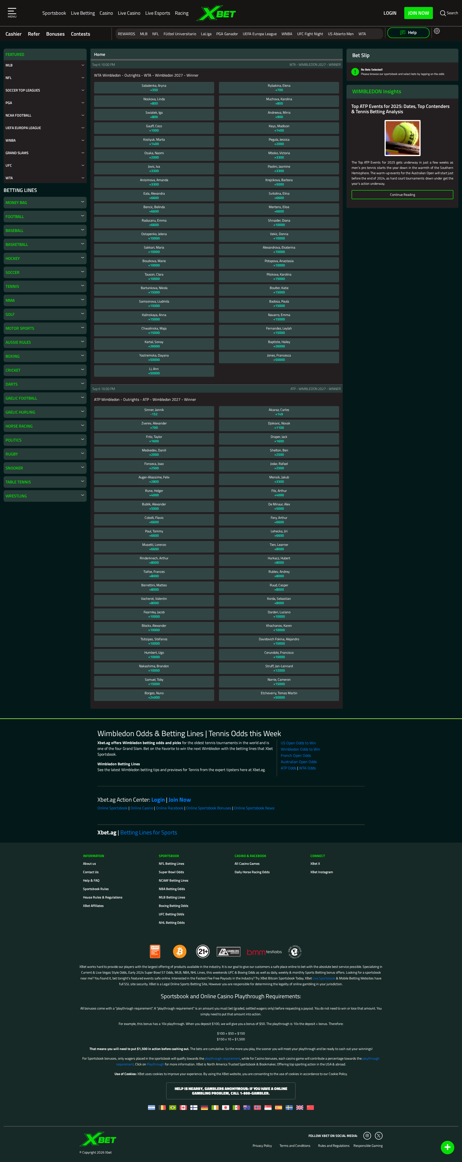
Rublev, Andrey (279, 573)
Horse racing (19, 426)
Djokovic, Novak (279, 425)
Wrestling (16, 496)
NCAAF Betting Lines (173, 880)
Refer (34, 34)
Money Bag (16, 202)
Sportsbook (54, 13)
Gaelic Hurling (20, 412)
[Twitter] (379, 1136)
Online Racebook (169, 808)
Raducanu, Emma (154, 222)
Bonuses (55, 34)
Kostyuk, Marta (154, 141)
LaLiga (206, 34)
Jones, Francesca (279, 357)
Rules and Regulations (334, 1145)
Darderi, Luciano (279, 614)
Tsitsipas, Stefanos (154, 641)
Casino (106, 13)
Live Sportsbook (324, 978)
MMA (10, 300)
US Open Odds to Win (298, 743)
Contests (80, 34)
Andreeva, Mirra (279, 114)
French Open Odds (296, 755)
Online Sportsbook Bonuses (208, 808)
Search (452, 13)
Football (15, 216)
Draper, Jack (279, 438)
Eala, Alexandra (154, 195)
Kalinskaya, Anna (154, 317)
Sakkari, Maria (154, 249)
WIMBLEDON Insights (376, 91)
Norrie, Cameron (279, 681)
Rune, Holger (154, 492)
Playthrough (155, 1064)
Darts (12, 384)
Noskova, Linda (154, 101)
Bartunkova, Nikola (154, 290)
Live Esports (157, 13)
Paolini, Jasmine (279, 168)
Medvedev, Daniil (154, 452)
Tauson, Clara (154, 276)
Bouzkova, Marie (154, 263)
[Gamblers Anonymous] (229, 949)
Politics (13, 440)
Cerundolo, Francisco (279, 654)
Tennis (12, 286)
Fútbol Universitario (180, 34)
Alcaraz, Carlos (279, 411)
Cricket (13, 370)
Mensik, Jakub (279, 479)
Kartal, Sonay (154, 344)
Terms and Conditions (295, 1145)
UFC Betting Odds (171, 914)
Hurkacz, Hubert (279, 560)
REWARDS (126, 34)
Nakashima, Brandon (154, 668)
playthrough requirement (222, 1058)
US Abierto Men (341, 34)
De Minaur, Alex (279, 506)
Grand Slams (17, 153)
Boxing (12, 356)
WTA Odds (307, 768)
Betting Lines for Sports (148, 832)
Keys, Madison (279, 128)
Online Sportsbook (112, 808)
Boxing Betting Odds (173, 905)
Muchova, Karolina (279, 101)
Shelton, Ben (279, 452)
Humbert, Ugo (154, 654)
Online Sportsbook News (254, 808)
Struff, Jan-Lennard (279, 668)
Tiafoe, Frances (154, 573)
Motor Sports (20, 328)
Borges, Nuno (154, 695)
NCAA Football (18, 115)
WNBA (287, 34)
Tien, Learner (279, 546)
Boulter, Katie (279, 290)
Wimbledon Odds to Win (300, 749)
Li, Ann (154, 371)
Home (99, 54)
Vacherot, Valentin (154, 600)
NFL (155, 34)
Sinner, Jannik (154, 411)
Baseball (14, 230)
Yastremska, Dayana (154, 357)
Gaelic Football (21, 398)
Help (412, 32)
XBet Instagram (321, 871)
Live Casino (129, 13)
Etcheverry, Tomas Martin (279, 695)
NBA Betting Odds (172, 888)
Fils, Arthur (279, 492)
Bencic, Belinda (154, 209)
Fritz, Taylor (154, 438)
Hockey (13, 258)
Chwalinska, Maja (154, 330)
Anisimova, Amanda (154, 182)
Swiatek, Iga (154, 114)
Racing (181, 13)
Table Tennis (18, 482)
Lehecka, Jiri (279, 533)
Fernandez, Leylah (279, 330)
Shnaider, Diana (279, 222)
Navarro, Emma (279, 317)
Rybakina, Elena (279, 87)
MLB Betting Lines (172, 897)
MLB (144, 34)
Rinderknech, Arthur (154, 560)
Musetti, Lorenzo (154, 546)
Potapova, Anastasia (279, 263)
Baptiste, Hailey (279, 344)
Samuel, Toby (154, 681)
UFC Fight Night (310, 34)
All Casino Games (247, 863)
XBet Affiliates (93, 905)
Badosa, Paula (279, 303)
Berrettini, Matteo (154, 587)
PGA (9, 103)
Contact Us (91, 871)
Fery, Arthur (279, 519)
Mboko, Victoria (279, 155)
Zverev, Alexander (154, 425)
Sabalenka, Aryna (154, 87)
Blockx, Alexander (154, 627)
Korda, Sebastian (279, 600)
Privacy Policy (262, 1145)
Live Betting (83, 13)
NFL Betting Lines (171, 863)
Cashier (14, 34)
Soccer (12, 272)
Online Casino (141, 808)
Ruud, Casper (279, 587)
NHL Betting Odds (172, 922)
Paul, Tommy (154, 533)
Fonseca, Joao (154, 465)
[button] (12, 13)
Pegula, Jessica (279, 141)
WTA (362, 34)
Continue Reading (402, 194)
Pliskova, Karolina (279, 276)
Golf (10, 314)
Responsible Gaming (368, 1145)
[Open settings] (436, 30)
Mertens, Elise (279, 209)
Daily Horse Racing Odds (252, 871)
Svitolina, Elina (279, 195)
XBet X (315, 863)
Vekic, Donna (279, 236)
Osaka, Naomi (154, 155)
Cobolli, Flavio (154, 519)
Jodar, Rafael (279, 465)
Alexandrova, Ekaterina (279, 249)
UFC (9, 165)
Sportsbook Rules (96, 888)
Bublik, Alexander (154, 506)
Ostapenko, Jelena (154, 236)
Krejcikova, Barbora (279, 182)
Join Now (418, 13)
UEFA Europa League (260, 34)
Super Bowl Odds (171, 871)
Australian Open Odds (299, 762)
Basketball (17, 244)
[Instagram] (367, 1136)
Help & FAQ (91, 880)
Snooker (14, 468)
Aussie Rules (18, 342)
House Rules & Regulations (102, 897)
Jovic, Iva (154, 168)
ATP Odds (288, 768)
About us (89, 863)
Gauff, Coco (154, 128)
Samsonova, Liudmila (154, 303)
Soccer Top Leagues (23, 90)
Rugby (12, 454)
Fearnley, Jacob (154, 614)
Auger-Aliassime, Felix (154, 479)
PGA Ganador (227, 34)
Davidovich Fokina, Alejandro (279, 641)
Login (390, 13)
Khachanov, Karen (279, 627)
